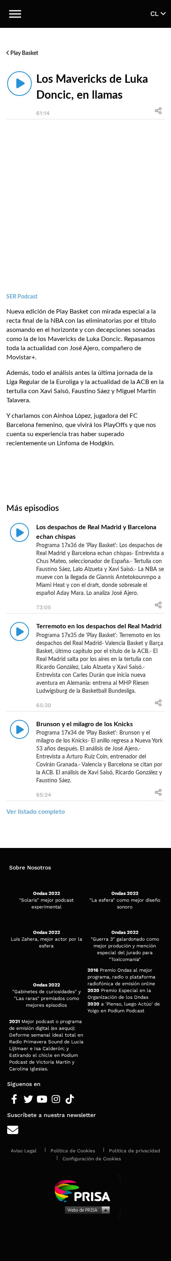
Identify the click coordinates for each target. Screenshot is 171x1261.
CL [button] (155, 14)
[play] (19, 83)
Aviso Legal (24, 1151)
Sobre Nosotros (30, 867)
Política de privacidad (134, 1151)
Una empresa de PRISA (85, 1190)
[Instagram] (56, 1099)
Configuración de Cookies (91, 1159)
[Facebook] (14, 1099)
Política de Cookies (73, 1151)
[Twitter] (28, 1099)
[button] (15, 14)
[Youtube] (42, 1099)
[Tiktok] (70, 1099)
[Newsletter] (85, 1130)
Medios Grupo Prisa (85, 1209)
